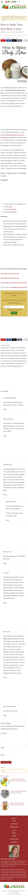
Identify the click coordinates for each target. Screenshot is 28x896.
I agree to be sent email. (14, 310)
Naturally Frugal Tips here (19, 287)
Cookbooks (14, 824)
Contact (14, 836)
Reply (5, 409)
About (14, 833)
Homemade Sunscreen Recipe (10, 278)
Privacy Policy (14, 839)
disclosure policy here (10, 38)
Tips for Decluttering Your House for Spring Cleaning (17, 803)
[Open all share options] (19, 40)
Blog (14, 820)
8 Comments (20, 32)
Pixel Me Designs (16, 894)
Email (3, 755)
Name (3, 747)
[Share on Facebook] (8, 40)
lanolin (10, 206)
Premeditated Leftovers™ (14, 6)
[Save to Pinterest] (3, 40)
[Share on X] (14, 40)
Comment (4, 733)
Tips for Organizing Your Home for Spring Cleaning (18, 791)
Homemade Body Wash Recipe (10, 273)
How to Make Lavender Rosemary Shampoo (14, 282)
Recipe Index (14, 827)
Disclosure (14, 842)
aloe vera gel (12, 209)
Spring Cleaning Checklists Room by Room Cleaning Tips (18, 779)
